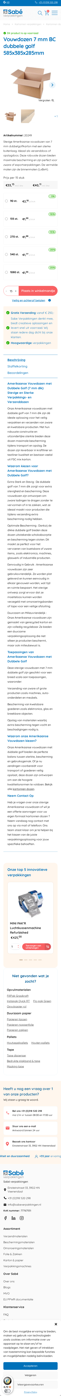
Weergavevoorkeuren (30, 1384)
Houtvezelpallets (17, 1042)
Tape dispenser (16, 1055)
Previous (8, 85)
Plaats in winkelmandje (38, 291)
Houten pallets (40, 1042)
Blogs (7, 1287)
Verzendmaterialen (15, 1236)
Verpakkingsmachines (17, 1266)
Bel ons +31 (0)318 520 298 (27, 1110)
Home (6, 24)
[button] (56, 1324)
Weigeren (30, 1375)
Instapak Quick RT (18, 1001)
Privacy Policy (30, 1392)
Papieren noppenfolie (20, 1024)
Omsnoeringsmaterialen (18, 1248)
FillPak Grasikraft (17, 995)
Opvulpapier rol (16, 1006)
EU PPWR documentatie (18, 1299)
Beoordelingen (17, 373)
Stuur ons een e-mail (24, 1126)
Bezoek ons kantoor (23, 1141)
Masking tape (15, 1066)
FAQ (5, 1314)
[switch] (7, 1391)
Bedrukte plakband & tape (23, 1061)
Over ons (9, 1281)
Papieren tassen (17, 1019)
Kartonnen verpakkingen (28, 24)
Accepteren (30, 1365)
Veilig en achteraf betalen (28, 300)
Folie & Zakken (12, 1254)
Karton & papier (13, 1260)
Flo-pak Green (42, 1001)
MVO (6, 1293)
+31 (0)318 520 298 (48, 2)
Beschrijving (16, 360)
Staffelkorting (17, 366)
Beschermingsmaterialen (19, 1242)
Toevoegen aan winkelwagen (33, 946)
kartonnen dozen (23, 789)
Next (52, 85)
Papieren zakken (17, 1030)
